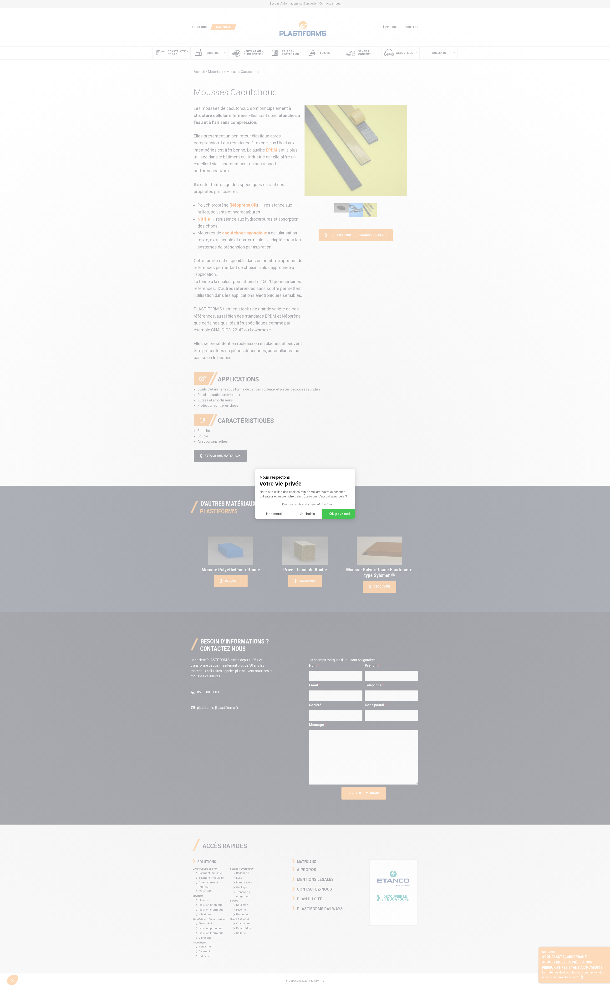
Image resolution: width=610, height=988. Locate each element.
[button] (11, 980)
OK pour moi (339, 514)
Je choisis (307, 514)
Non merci (274, 514)
